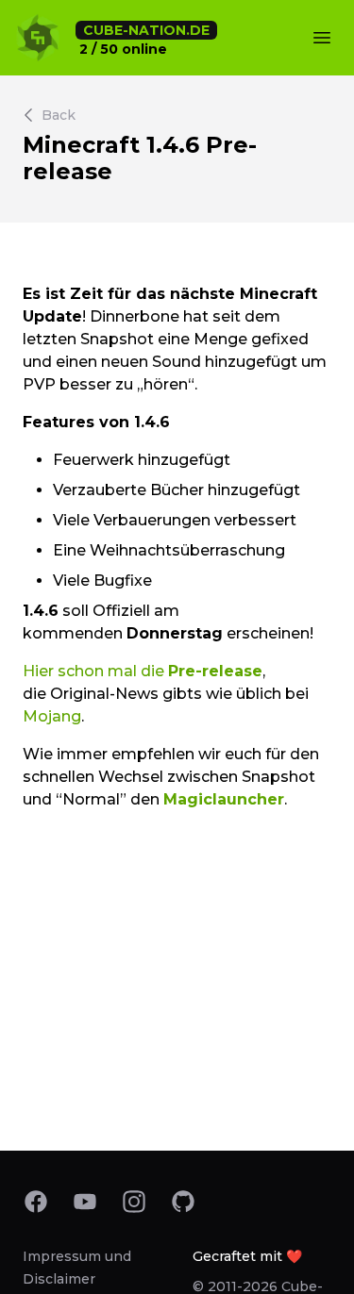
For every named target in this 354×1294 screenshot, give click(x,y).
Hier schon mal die (142, 671)
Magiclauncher (223, 799)
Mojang (52, 716)
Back (59, 115)
